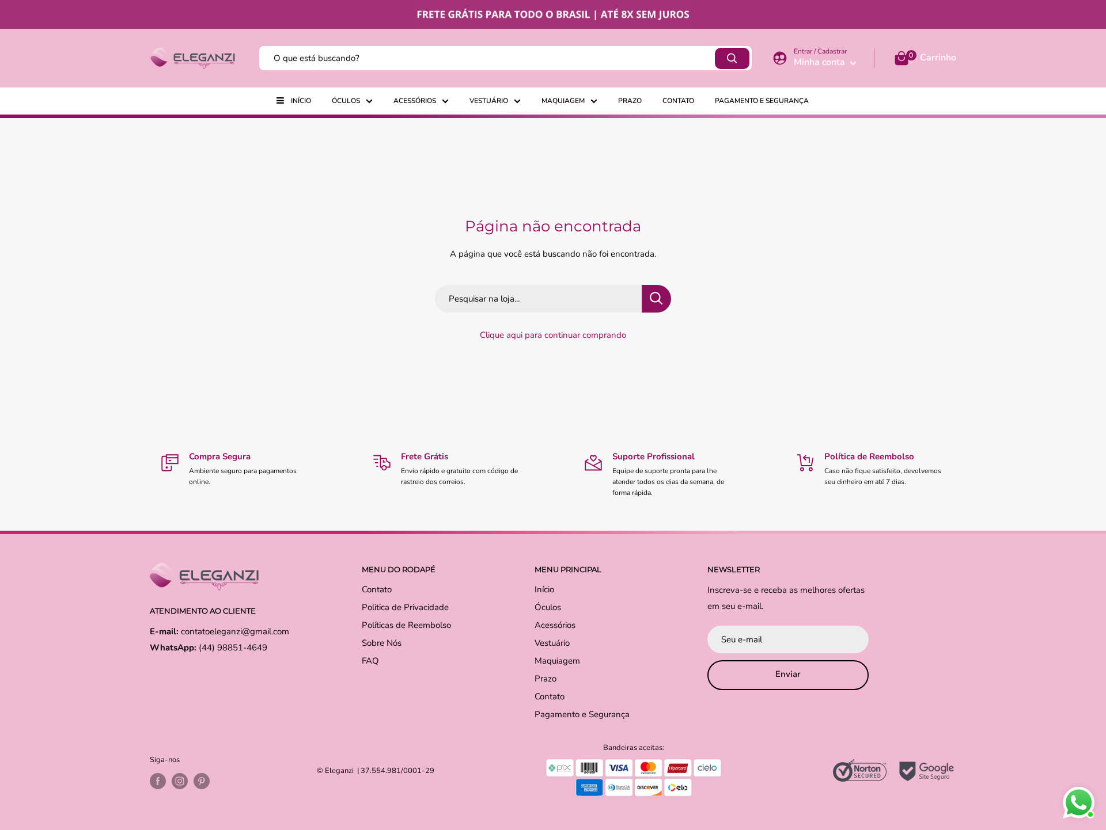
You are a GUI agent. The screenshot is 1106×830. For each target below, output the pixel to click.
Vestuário (488, 100)
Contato (678, 100)
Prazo (630, 100)
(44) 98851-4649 (233, 647)
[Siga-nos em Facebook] (158, 781)
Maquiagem (563, 100)
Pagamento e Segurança (762, 100)
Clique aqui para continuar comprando (553, 335)
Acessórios (414, 100)
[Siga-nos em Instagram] (180, 781)
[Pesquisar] (732, 58)
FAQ (370, 661)
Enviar (788, 674)
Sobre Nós (382, 643)
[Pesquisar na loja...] (656, 299)
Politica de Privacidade (405, 607)
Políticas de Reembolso (406, 625)
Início (301, 100)
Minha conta (820, 62)
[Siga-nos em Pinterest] (202, 781)
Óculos (346, 100)
